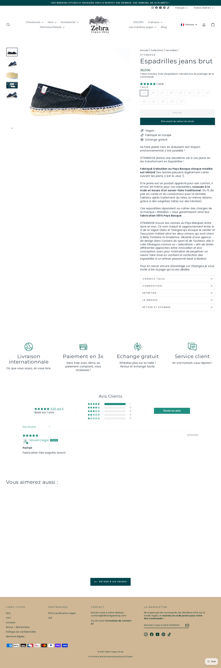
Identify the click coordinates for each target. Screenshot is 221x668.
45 (163, 101)
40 (189, 93)
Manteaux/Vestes (51, 27)
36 (153, 93)
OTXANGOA (147, 54)
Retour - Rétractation (18, 627)
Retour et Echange (157, 307)
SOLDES (138, 22)
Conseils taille (154, 278)
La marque (151, 299)
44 (153, 101)
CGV (8, 617)
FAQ (8, 613)
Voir (31, 538)
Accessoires (68, 22)
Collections (157, 50)
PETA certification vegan (62, 613)
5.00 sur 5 (57, 409)
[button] (189, 24)
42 (207, 93)
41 (198, 93)
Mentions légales (15, 636)
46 (172, 101)
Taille (144, 87)
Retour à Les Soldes (112, 581)
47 (181, 101)
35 (144, 93)
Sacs (51, 22)
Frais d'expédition (168, 73)
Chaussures (33, 22)
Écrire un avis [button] (172, 410)
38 (171, 93)
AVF (50, 617)
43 (144, 101)
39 (180, 93)
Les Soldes (171, 50)
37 (162, 93)
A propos (154, 22)
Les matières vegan (141, 27)
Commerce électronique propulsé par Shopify (110, 656)
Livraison (10, 622)
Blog (164, 27)
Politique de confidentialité (21, 631)
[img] (30, 435)
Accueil (144, 50)
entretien (150, 292)
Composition (152, 285)
